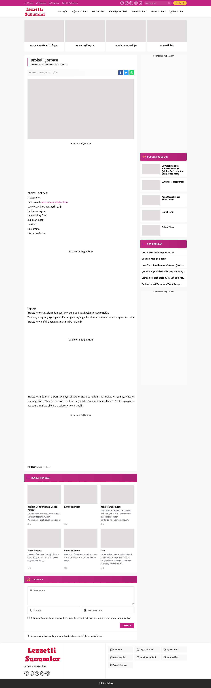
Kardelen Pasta (72, 506)
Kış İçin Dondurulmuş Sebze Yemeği (42, 508)
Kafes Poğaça (34, 550)
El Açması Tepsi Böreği (173, 182)
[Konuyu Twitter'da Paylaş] (126, 72)
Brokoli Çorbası (43, 467)
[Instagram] (140, 3)
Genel (47, 73)
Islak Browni (168, 212)
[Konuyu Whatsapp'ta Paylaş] (131, 72)
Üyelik (181, 3)
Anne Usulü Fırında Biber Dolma (171, 198)
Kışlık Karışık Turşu (111, 506)
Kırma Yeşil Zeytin (85, 45)
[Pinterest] (136, 3)
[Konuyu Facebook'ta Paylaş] (120, 72)
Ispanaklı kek (167, 45)
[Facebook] (122, 3)
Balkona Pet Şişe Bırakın (154, 259)
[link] (54, 202)
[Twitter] (127, 3)
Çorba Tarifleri (46, 65)
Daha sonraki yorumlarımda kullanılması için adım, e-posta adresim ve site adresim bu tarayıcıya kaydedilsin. (81, 618)
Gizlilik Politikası (105, 683)
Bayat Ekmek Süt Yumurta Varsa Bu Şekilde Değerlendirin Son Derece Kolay (173, 170)
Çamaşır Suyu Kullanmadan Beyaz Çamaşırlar (163, 271)
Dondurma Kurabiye (126, 45)
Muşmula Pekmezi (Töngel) (44, 45)
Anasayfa (34, 65)
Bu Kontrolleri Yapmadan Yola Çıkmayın (161, 284)
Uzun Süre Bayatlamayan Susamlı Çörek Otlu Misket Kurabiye (163, 265)
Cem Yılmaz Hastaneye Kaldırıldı (158, 252)
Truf (103, 550)
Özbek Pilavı (168, 227)
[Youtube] (131, 3)
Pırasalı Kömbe (72, 550)
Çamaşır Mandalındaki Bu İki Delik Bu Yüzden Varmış (163, 278)
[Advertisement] (80, 166)
